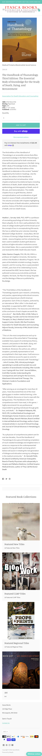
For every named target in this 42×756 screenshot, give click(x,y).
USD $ (4, 731)
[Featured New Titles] (21, 521)
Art (6, 692)
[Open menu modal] (3, 9)
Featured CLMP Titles (15, 593)
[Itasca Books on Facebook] (4, 745)
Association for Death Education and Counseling (20, 96)
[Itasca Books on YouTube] (12, 745)
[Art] (21, 670)
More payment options (21, 137)
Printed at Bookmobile (16, 65)
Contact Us (6, 723)
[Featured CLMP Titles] (21, 571)
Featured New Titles (14, 544)
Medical (5, 65)
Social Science (31, 65)
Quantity (5, 113)
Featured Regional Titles (16, 643)
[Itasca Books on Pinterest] (7, 745)
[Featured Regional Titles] (21, 620)
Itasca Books (15, 750)
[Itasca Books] (21, 9)
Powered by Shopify (7, 752)
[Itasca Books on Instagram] (9, 745)
